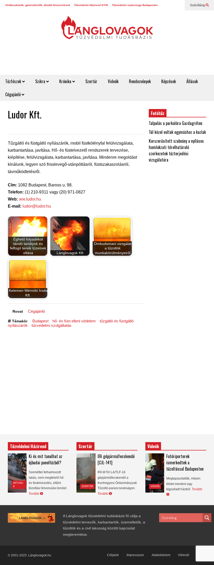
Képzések (168, 81)
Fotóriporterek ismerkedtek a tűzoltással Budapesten (185, 462)
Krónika (65, 81)
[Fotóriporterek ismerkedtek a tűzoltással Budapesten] (154, 473)
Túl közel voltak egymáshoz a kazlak (177, 132)
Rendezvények (140, 81)
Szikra (40, 81)
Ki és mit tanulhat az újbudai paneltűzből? (45, 459)
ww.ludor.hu (30, 199)
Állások (192, 81)
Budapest (40, 321)
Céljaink (113, 555)
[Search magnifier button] (207, 517)
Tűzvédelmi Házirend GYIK (91, 5)
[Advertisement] (119, 62)
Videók (113, 81)
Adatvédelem (161, 555)
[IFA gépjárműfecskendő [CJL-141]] (85, 473)
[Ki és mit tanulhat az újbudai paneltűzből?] (17, 473)
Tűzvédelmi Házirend (28, 446)
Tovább (34, 493)
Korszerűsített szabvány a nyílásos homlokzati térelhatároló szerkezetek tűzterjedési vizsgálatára (176, 150)
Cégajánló (13, 94)
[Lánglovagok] (107, 30)
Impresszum (135, 555)
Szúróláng (198, 5)
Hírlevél (183, 555)
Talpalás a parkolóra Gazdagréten (175, 123)
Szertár (91, 81)
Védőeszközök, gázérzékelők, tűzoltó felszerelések (37, 5)
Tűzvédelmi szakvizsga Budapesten (135, 5)
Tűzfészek (13, 81)
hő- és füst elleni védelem (74, 321)
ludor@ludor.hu (36, 206)
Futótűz (157, 113)
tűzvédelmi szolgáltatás (52, 325)
